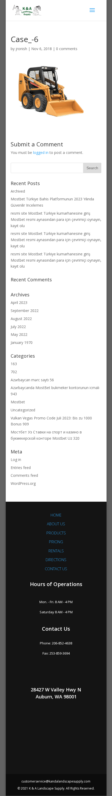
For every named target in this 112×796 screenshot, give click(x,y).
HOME (56, 515)
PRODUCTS (56, 532)
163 (14, 363)
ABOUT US (56, 523)
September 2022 (25, 310)
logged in (40, 152)
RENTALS (56, 550)
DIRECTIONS (56, 559)
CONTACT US (56, 568)
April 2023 (19, 302)
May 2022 (19, 334)
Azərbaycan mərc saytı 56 (32, 379)
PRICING (56, 541)
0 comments (66, 48)
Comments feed (24, 475)
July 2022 (18, 326)
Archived (18, 191)
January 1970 (22, 342)
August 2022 (21, 318)
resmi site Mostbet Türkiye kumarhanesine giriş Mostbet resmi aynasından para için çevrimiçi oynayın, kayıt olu (56, 219)
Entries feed (21, 467)
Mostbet (18, 401)
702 (14, 371)
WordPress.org (23, 483)
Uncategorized (23, 409)
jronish (21, 48)
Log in (16, 459)
